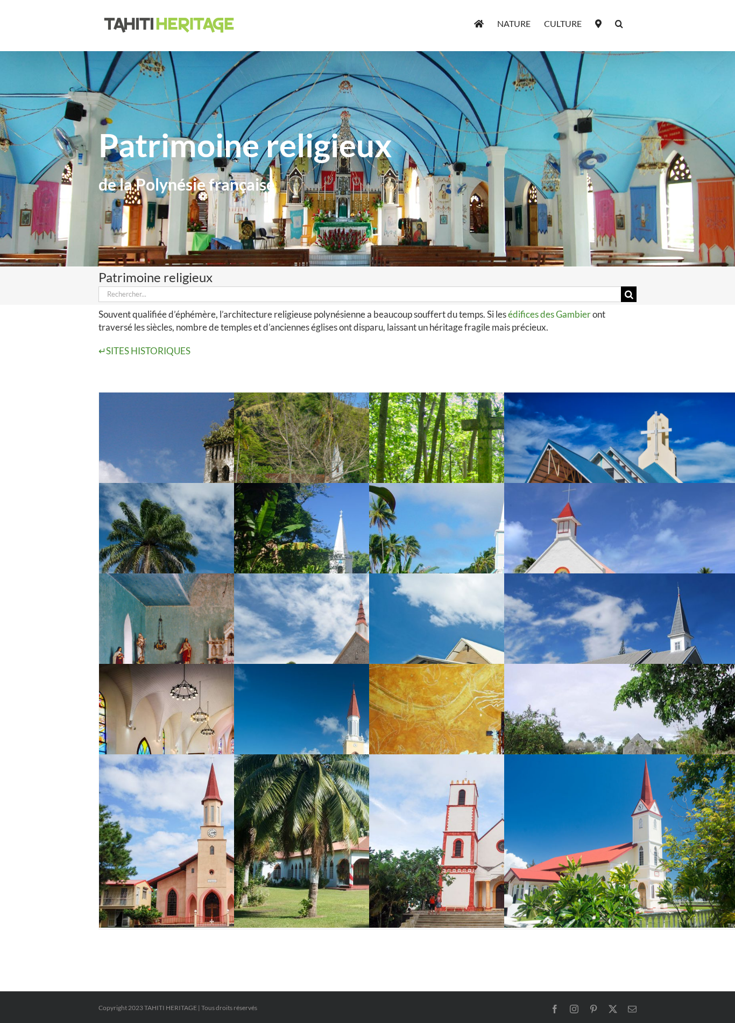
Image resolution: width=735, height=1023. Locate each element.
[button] (619, 22)
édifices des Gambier (549, 314)
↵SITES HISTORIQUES (144, 350)
